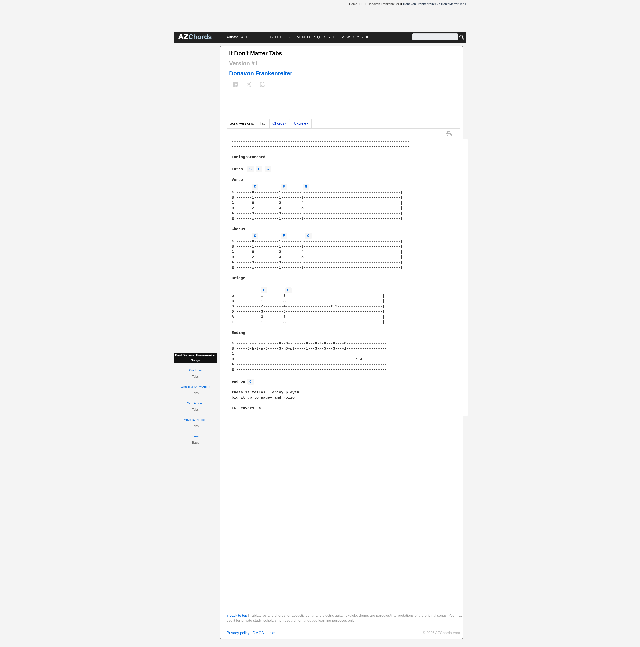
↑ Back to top (237, 615)
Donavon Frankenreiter (260, 73)
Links (271, 633)
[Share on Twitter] (249, 85)
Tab (263, 123)
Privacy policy (238, 633)
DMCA (258, 633)
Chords (278, 123)
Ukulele (300, 123)
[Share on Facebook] (235, 85)
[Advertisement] (196, 121)
